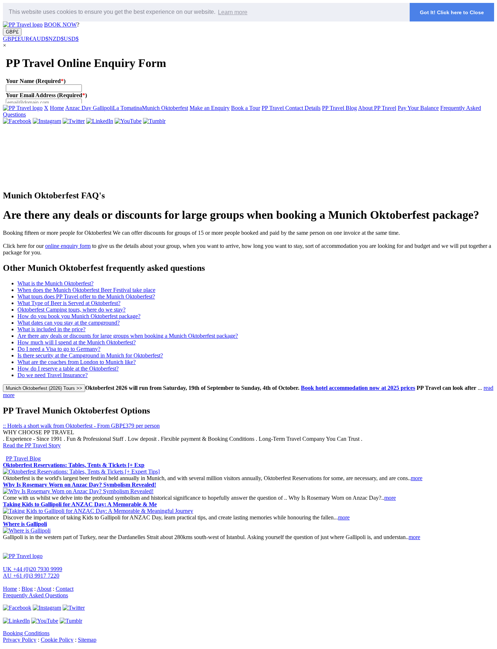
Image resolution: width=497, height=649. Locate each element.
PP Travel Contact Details (291, 108)
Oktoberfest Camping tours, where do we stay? (71, 309)
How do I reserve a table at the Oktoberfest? (68, 368)
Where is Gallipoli (25, 524)
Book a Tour (245, 108)
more (416, 478)
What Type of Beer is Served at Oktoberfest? (68, 303)
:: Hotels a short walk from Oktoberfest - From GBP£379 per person (81, 426)
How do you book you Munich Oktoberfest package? (78, 316)
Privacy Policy (19, 640)
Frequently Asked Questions (35, 595)
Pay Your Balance (418, 108)
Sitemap (87, 640)
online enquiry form (68, 246)
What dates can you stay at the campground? (68, 323)
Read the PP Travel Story (32, 445)
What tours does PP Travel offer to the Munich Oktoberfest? (86, 296)
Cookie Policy (57, 640)
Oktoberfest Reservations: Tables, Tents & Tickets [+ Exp (73, 465)
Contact (64, 589)
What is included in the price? (51, 329)
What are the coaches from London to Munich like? (76, 362)
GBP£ (12, 32)
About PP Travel (377, 108)
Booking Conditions (26, 633)
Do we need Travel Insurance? (52, 375)
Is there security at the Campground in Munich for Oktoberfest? (90, 355)
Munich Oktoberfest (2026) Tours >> (44, 388)
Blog (27, 589)
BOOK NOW (60, 24)
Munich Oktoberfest (165, 108)
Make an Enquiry (210, 108)
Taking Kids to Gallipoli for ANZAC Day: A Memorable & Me (80, 504)
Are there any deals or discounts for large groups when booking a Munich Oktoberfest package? (127, 336)
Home (57, 108)
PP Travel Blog (339, 108)
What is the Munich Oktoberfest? (55, 283)
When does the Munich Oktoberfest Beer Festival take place (86, 290)
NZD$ (56, 39)
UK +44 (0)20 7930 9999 (32, 569)
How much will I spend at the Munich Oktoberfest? (76, 342)
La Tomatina (127, 108)
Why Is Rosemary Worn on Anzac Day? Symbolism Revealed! (79, 485)
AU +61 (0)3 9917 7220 (31, 576)
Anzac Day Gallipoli (89, 108)
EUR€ (24, 39)
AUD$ (40, 39)
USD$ (71, 39)
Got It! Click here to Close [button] (452, 12)
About (44, 589)
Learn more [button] (232, 12)
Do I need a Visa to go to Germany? (58, 349)
